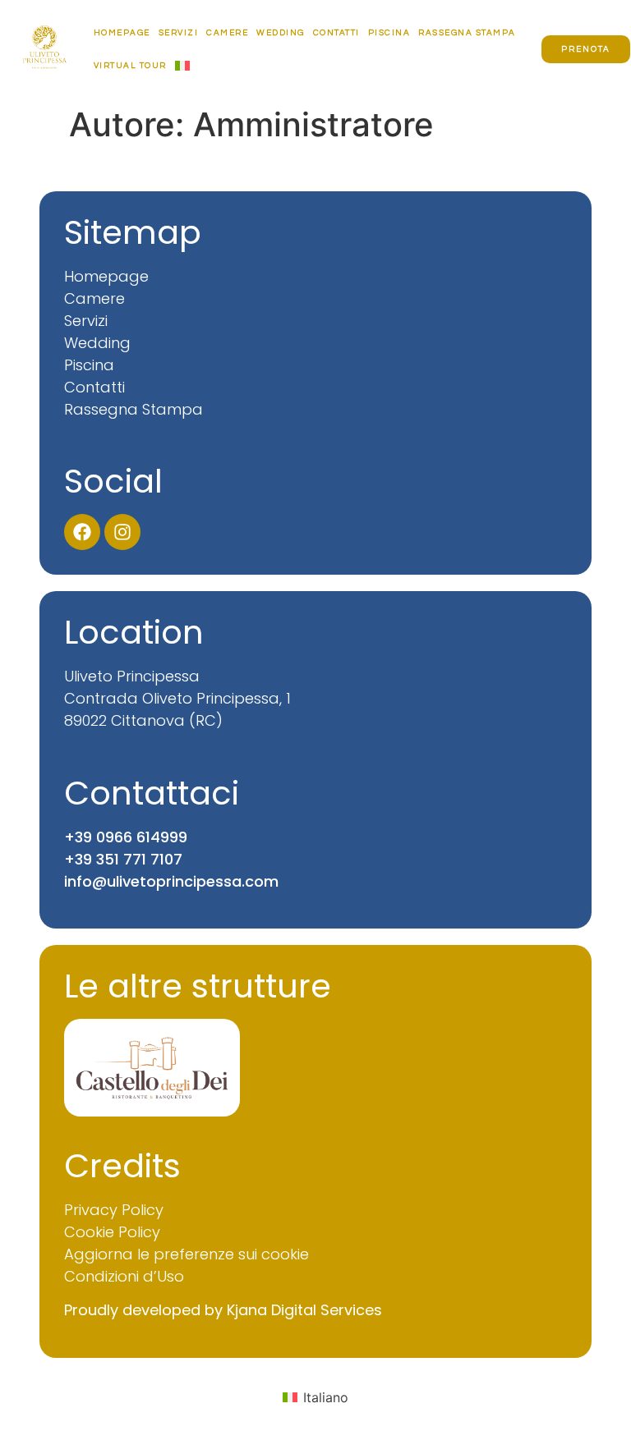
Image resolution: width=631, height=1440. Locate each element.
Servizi (179, 33)
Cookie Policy (112, 1232)
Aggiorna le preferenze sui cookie (186, 1254)
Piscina (389, 33)
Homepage (122, 33)
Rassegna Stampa (467, 33)
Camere (227, 33)
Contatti (336, 33)
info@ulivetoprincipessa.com (171, 881)
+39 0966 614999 (125, 837)
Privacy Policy (114, 1209)
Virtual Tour (130, 66)
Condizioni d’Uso (124, 1276)
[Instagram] (122, 532)
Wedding (280, 33)
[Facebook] (82, 532)
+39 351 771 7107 (123, 859)
